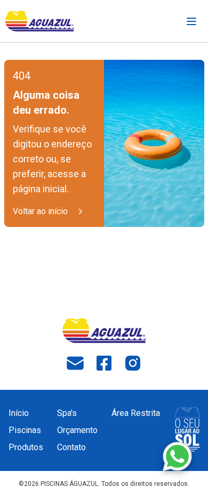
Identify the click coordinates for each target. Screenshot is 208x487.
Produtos (26, 447)
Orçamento (77, 430)
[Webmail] (75, 363)
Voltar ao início (40, 211)
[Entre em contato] (177, 456)
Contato (71, 447)
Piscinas (25, 430)
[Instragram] (132, 363)
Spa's (67, 413)
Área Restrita (135, 413)
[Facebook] (104, 363)
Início (19, 413)
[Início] (39, 21)
